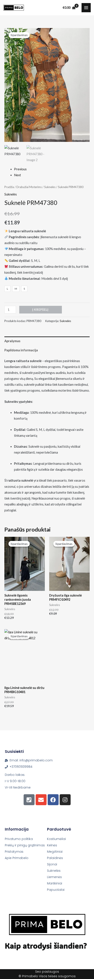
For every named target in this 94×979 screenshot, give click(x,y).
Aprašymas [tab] (12, 341)
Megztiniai (55, 851)
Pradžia (9, 187)
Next (17, 175)
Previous (20, 169)
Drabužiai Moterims (29, 187)
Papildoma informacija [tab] (21, 350)
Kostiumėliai (56, 839)
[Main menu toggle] (86, 7)
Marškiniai (54, 883)
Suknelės (50, 187)
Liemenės (54, 877)
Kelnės (52, 845)
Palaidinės (55, 858)
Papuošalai (55, 889)
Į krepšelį (40, 309)
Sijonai (52, 864)
